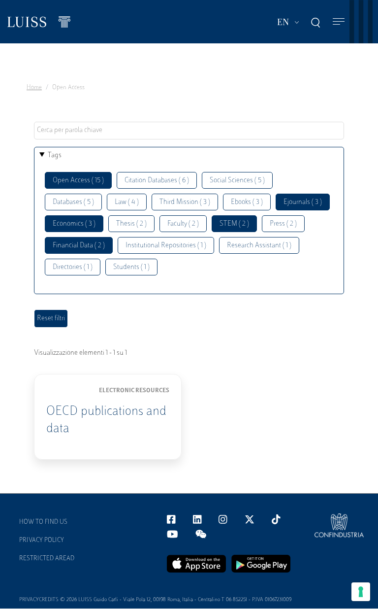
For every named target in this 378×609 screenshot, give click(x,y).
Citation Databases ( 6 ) (157, 180)
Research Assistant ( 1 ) (259, 245)
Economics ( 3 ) (74, 224)
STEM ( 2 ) (234, 224)
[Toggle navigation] (339, 22)
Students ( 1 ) (131, 267)
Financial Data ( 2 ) (79, 245)
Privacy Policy (41, 540)
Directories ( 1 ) (73, 267)
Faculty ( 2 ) (183, 224)
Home (34, 88)
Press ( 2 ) (283, 224)
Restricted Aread (46, 559)
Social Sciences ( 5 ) (237, 180)
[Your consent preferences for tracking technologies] (360, 591)
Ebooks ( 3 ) (247, 202)
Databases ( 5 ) (73, 202)
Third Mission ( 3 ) (184, 202)
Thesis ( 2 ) (131, 224)
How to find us (43, 522)
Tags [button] (55, 155)
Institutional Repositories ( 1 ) (166, 245)
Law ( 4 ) (127, 202)
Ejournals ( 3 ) (303, 202)
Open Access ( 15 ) (78, 180)
